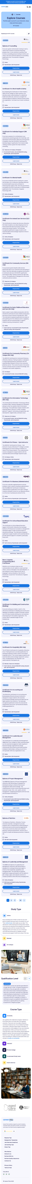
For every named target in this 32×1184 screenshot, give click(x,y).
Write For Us (8, 1154)
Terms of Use (8, 1167)
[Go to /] (12, 14)
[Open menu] (30, 7)
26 (20, 900)
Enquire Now (16, 68)
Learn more (21, 72)
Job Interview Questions (11, 1142)
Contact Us (8, 1161)
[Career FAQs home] (4, 7)
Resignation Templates (11, 1140)
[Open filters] (29, 33)
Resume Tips (8, 1138)
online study (9, 923)
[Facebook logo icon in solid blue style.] (4, 1174)
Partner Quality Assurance (12, 1158)
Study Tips (7, 1147)
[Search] (27, 7)
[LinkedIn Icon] (9, 1174)
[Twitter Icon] (6, 1174)
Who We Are (8, 1151)
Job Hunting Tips (9, 1144)
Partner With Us (9, 1156)
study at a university (13, 1038)
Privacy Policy (8, 1165)
